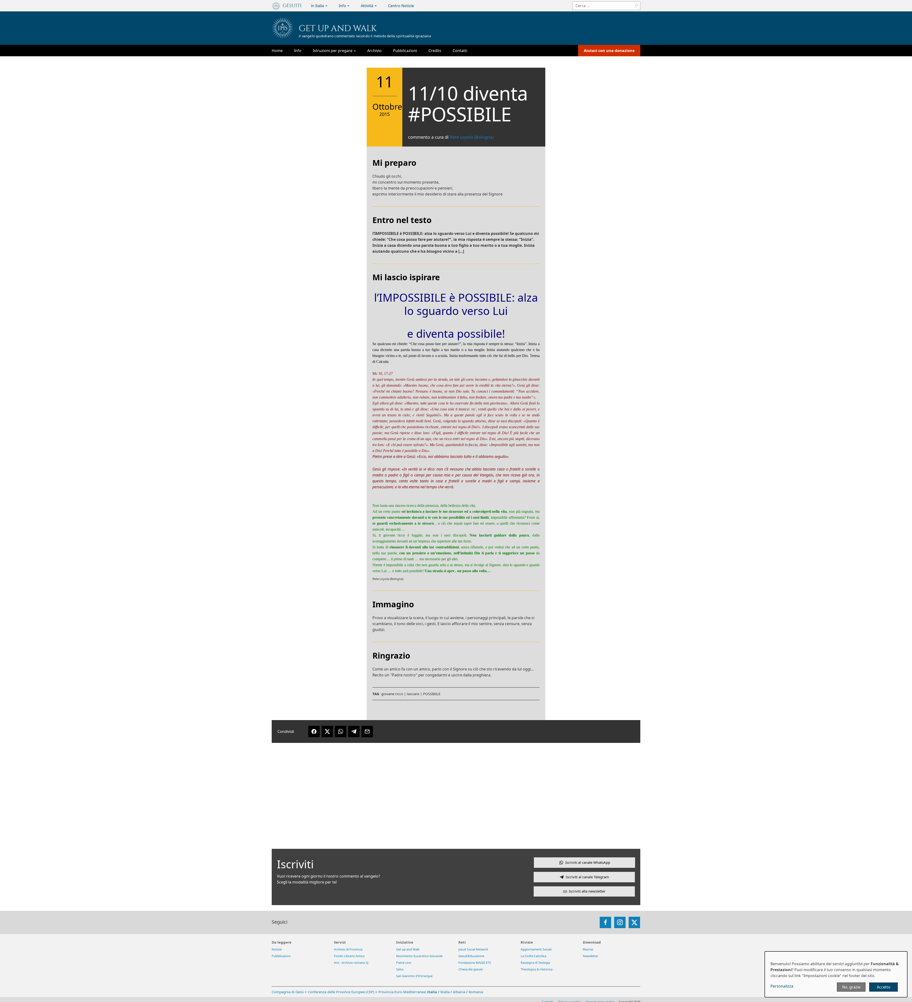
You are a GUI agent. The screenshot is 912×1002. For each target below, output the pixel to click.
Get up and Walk (338, 28)
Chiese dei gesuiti (470, 969)
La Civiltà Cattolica (533, 956)
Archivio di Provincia (348, 949)
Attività (367, 5)
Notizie (277, 949)
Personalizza (781, 986)
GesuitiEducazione (471, 956)
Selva (400, 969)
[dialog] (836, 974)
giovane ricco (392, 693)
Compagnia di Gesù (288, 991)
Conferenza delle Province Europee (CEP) (341, 991)
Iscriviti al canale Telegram (587, 876)
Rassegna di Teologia (535, 962)
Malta (445, 991)
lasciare (413, 693)
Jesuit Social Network (473, 949)
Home (277, 50)
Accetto (883, 987)
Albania (459, 991)
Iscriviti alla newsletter (587, 891)
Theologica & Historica (536, 969)
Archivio (374, 50)
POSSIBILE (431, 693)
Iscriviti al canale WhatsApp (587, 862)
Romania (476, 991)
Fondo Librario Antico (349, 956)
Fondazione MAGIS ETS (474, 962)
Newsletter (590, 956)
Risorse (588, 949)
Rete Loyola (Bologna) (472, 137)
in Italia (318, 5)
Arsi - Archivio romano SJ (351, 962)
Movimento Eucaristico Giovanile (419, 956)
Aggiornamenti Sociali (536, 949)
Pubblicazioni (405, 50)
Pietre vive (403, 962)
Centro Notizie (401, 5)
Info (343, 5)
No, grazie (851, 987)
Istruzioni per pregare (333, 50)
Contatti (460, 50)
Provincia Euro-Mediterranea (401, 991)
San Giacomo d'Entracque (414, 976)
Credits (434, 50)
